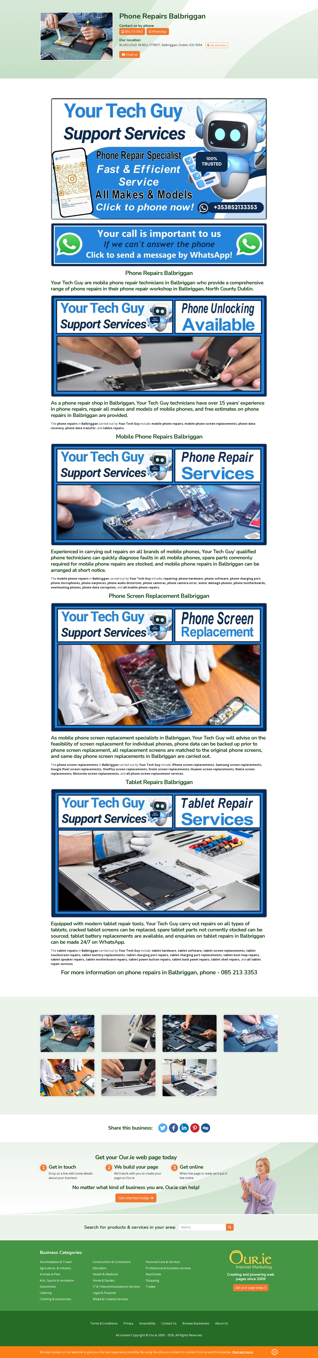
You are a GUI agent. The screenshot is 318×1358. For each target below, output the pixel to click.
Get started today (134, 1197)
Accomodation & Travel (56, 1262)
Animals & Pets (50, 1274)
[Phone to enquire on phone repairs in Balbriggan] (159, 159)
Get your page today (249, 1288)
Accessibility (147, 1323)
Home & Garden (104, 1280)
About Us (221, 1323)
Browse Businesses (195, 1323)
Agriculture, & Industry (55, 1268)
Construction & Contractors (112, 1262)
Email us (131, 54)
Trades (151, 1287)
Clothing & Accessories (55, 1299)
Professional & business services (168, 1268)
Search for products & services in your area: (130, 1227)
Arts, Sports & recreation (57, 1280)
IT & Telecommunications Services (116, 1287)
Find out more (242, 1352)
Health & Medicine (105, 1274)
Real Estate (153, 1274)
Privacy (128, 1323)
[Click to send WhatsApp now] (159, 245)
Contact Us (168, 1323)
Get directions (218, 45)
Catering (46, 1293)
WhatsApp (159, 31)
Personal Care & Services (163, 1262)
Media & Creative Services (110, 1299)
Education (99, 1268)
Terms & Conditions (104, 1323)
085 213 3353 (133, 31)
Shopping (152, 1280)
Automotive (48, 1287)
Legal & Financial (104, 1293)
